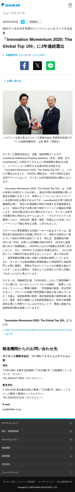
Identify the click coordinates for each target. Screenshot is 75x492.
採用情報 (6, 456)
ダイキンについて (10, 423)
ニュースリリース (10, 472)
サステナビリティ (10, 439)
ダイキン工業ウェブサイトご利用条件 (19, 482)
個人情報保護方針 (64, 482)
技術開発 (6, 448)
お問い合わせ (13, 80)
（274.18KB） (26, 55)
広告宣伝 (6, 464)
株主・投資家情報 (10, 431)
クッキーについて (46, 482)
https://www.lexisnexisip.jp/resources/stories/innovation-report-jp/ (38, 331)
